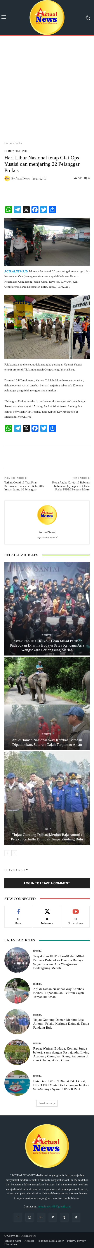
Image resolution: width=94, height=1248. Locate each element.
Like (18, 909)
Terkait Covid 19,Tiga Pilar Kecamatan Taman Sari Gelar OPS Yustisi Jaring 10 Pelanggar (24, 486)
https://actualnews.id (47, 537)
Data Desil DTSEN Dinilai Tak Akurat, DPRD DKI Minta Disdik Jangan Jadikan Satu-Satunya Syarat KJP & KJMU (61, 1085)
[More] (83, 192)
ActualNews (23, 178)
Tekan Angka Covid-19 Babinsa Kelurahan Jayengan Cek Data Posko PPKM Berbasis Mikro (71, 486)
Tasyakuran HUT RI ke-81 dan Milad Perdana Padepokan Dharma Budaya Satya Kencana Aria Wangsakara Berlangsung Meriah (47, 645)
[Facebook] (18, 1217)
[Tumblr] (64, 1217)
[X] (76, 1217)
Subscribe (76, 909)
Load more (45, 1103)
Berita (18, 143)
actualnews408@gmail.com (54, 1206)
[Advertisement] (47, 87)
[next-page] (14, 853)
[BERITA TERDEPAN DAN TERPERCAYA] (47, 17)
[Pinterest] (53, 1217)
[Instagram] (29, 1217)
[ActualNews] (7, 178)
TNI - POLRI (23, 151)
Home (8, 143)
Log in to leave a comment (47, 883)
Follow (47, 909)
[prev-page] (7, 853)
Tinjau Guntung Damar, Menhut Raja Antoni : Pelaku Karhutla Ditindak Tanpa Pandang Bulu (61, 1023)
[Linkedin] (41, 1217)
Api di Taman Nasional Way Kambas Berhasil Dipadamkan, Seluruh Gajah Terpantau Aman (58, 993)
